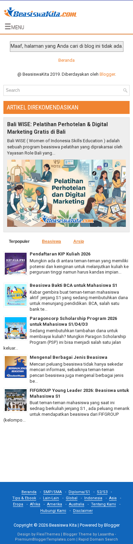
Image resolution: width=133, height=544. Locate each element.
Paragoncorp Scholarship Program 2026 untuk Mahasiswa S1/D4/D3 (73, 321)
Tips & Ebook (24, 498)
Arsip (78, 241)
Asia (113, 498)
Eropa (18, 504)
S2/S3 (102, 492)
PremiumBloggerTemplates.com (45, 539)
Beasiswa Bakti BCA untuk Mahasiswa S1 (73, 285)
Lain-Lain (51, 498)
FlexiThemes (48, 534)
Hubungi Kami (53, 511)
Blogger (107, 74)
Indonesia (93, 498)
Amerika (54, 504)
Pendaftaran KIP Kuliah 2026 (60, 253)
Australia (76, 504)
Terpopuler (19, 241)
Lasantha (106, 534)
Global (71, 498)
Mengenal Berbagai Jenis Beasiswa (68, 357)
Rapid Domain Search (98, 539)
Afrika (35, 504)
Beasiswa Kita (63, 525)
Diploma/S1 (79, 492)
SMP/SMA (52, 492)
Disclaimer (83, 511)
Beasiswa (51, 241)
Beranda (66, 60)
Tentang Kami (103, 504)
